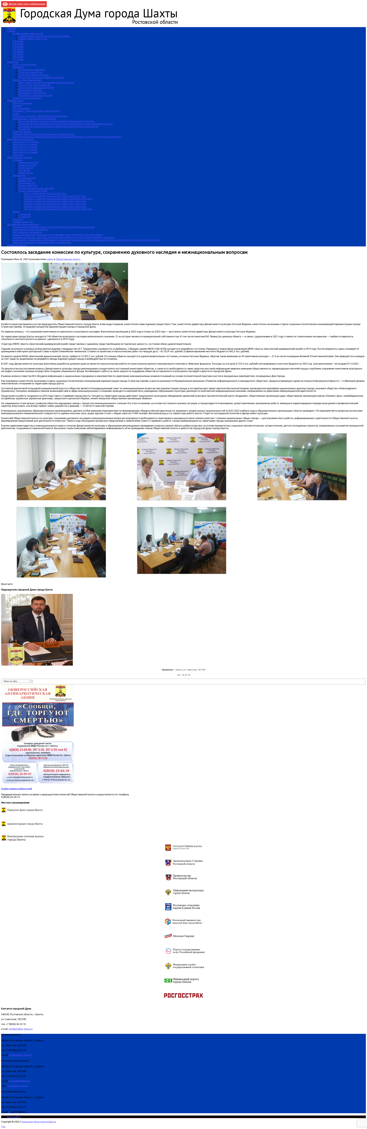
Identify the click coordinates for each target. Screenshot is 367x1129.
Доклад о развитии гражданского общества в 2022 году (55, 206)
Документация (15, 100)
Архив (16, 211)
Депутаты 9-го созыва (25, 144)
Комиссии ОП (25, 173)
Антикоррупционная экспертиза (30, 229)
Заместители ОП (27, 165)
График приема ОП (23, 222)
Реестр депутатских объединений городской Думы (46, 82)
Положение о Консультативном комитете (41, 77)
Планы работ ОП (27, 185)
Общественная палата (19, 157)
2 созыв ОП (24, 216)
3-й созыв (18, 54)
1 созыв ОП (24, 214)
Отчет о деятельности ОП (32, 191)
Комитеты (18, 67)
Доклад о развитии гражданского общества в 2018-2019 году (58, 198)
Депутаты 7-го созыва (25, 149)
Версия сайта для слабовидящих (26, 4)
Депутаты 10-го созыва (26, 142)
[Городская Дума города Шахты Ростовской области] (93, 23)
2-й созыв (18, 56)
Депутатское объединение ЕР (34, 85)
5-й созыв (18, 49)
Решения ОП (25, 180)
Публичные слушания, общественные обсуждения (40, 116)
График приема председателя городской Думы (44, 36)
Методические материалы (27, 232)
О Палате (18, 160)
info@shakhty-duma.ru (21, 1029)
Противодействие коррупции (23, 224)
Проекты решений (22, 103)
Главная (11, 28)
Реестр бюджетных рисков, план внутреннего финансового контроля (56, 121)
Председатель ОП (28, 162)
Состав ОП (24, 170)
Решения (17, 105)
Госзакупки (24, 129)
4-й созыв (18, 51)
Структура (12, 62)
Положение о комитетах (31, 69)
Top (3, 1126)
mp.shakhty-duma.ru (18, 1086)
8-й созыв (18, 41)
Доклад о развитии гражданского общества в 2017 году (55, 196)
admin (50, 259)
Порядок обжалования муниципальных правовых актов (43, 134)
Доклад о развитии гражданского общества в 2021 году (55, 204)
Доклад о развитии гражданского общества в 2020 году (55, 201)
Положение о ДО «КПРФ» (32, 93)
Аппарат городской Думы (27, 98)
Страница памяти (16, 245)
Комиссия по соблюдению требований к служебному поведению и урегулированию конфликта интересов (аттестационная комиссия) (86, 240)
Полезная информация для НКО (36, 188)
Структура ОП (25, 167)
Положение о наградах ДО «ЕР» (35, 95)
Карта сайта (13, 1117)
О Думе (11, 31)
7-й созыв (18, 44)
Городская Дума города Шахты (38, 1121)
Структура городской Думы (33, 75)
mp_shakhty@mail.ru (19, 1081)
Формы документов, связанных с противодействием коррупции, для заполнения (57, 235)
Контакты (18, 155)
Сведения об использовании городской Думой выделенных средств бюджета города (65, 124)
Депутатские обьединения (27, 80)
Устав (16, 113)
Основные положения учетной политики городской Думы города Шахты (58, 126)
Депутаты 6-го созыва (25, 152)
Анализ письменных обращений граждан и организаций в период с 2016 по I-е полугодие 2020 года (67, 136)
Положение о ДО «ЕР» (30, 90)
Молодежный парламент (21, 139)
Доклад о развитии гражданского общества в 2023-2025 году (58, 209)
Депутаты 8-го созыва (25, 147)
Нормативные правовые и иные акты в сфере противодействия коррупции (53, 227)
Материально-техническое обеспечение (34, 118)
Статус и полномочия (24, 64)
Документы (19, 175)
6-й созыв (18, 46)
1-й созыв (18, 59)
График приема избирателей (28, 33)
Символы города (22, 131)
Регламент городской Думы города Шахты (36, 111)
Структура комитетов (30, 72)
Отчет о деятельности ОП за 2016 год (45, 193)
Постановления (21, 108)
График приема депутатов (32, 38)
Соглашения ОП (26, 178)
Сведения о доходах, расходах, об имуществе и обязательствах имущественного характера (63, 237)
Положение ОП (26, 183)
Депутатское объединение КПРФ (36, 87)
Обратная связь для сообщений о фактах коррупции (41, 242)
